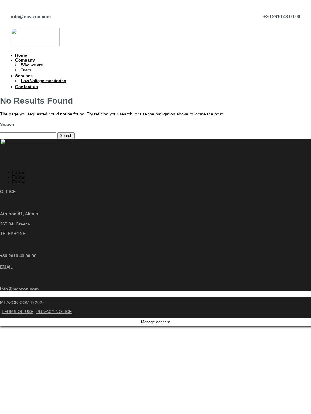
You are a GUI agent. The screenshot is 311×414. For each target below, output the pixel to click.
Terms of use (17, 311)
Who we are (32, 65)
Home (21, 55)
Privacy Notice (54, 311)
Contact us (26, 86)
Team (26, 70)
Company (25, 60)
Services (24, 75)
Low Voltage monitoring (43, 80)
